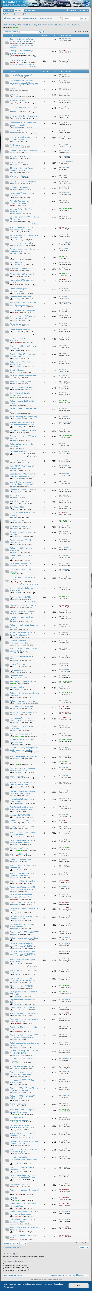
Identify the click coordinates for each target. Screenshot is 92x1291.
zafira (16, 350)
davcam (64, 791)
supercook (65, 60)
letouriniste (15, 660)
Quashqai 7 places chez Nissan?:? (23, 430)
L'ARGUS (13, 1198)
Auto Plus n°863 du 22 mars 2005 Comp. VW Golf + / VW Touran (24, 979)
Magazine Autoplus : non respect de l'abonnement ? (23, 138)
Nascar (13, 88)
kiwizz (63, 310)
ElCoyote (64, 563)
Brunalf (64, 859)
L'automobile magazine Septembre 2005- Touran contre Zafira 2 (24, 748)
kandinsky (65, 167)
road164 (14, 448)
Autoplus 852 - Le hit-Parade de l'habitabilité (23, 866)
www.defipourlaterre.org (20, 501)
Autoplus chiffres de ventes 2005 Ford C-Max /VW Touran (23, 874)
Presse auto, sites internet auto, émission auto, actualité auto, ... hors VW (42, 24)
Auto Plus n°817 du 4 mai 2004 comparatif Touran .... (23, 1204)
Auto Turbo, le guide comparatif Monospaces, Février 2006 (23, 808)
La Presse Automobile (19, 1184)
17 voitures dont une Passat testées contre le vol (21, 169)
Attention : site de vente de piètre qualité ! (23, 409)
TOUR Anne (15, 1055)
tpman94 (17, 478)
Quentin (64, 181)
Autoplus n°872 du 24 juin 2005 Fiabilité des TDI (23, 1097)
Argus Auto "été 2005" (19, 848)
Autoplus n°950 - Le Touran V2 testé (22, 556)
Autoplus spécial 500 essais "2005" (24, 932)
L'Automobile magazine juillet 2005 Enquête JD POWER (24, 1051)
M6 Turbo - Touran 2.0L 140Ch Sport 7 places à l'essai (22, 783)
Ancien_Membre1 (17, 245)
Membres (31, 10)
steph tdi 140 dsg (20, 703)
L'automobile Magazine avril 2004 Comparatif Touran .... (24, 917)
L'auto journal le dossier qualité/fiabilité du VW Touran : (22, 1126)
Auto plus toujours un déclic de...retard (21, 445)
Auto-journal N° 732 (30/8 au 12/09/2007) (22, 363)
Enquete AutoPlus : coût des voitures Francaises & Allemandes (24, 81)
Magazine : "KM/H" (18, 156)
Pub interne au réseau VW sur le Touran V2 (23, 437)
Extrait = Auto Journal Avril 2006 (23, 712)
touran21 (64, 555)
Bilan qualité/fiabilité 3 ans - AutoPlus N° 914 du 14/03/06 (22, 719)
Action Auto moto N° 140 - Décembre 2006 (21, 541)
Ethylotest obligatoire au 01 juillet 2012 (24, 108)
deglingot (64, 288)
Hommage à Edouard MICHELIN (23, 681)
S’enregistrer (28, 14)
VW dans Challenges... (19, 687)
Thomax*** (15, 844)
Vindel (64, 400)
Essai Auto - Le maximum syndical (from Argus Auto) (24, 1020)
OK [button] (78, 1286)
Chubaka (64, 970)
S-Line (63, 216)
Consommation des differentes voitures (22, 570)
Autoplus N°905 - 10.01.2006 (22, 821)
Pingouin (64, 747)
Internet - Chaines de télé (20, 520)
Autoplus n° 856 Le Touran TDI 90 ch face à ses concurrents (24, 1089)
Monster (17, 118)
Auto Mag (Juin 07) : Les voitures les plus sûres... (23, 355)
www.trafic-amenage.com (20, 564)
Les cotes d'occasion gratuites (22, 387)
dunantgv (64, 451)
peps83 (17, 964)
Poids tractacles (16, 145)
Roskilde (17, 787)
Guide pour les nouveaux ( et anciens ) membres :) (22, 51)
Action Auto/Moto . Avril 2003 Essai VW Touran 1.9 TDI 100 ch (23, 952)
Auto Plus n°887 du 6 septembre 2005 (23, 971)
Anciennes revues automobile (22, 734)
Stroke (17, 259)
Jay (16, 811)
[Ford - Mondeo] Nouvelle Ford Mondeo (23, 513)
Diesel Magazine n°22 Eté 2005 (23, 986)
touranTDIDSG (66, 692)
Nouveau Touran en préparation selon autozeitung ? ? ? (23, 769)
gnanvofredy (65, 38)
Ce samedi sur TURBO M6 (20, 451)
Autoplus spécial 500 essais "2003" (24, 938)
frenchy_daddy (16, 85)
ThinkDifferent (66, 208)
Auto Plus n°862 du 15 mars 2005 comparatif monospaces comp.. (24, 1036)
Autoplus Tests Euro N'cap (20, 859)
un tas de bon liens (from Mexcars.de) (20, 339)
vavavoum (15, 708)
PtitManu (64, 663)
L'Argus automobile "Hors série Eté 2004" (24, 909)
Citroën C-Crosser (17, 370)
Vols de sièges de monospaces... (23, 310)
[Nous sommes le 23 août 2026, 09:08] (60, 18)
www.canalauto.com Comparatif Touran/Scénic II (23, 960)
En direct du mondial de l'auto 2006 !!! (22, 578)
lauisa (16, 744)
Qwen (14, 828)
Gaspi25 (64, 501)
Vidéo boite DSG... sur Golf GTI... (23, 706)
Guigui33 (64, 894)
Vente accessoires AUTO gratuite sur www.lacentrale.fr (23, 317)
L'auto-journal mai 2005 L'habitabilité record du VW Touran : (24, 1159)
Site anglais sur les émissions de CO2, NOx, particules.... (23, 303)
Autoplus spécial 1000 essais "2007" (22, 402)
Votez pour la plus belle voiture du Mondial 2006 (24, 589)
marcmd (14, 147)
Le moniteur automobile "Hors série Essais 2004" (22, 1220)
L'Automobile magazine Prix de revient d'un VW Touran (22, 841)
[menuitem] (71, 10)
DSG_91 (17, 127)
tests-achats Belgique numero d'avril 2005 (22, 800)
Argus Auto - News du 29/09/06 (23, 605)
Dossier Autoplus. (17, 776)
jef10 (16, 55)
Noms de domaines (18, 1104)
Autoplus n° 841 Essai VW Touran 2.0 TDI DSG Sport (23, 1150)
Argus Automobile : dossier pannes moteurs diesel (24, 250)
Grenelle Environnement (20, 329)
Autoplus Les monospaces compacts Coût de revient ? (21, 1073)
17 (30, 584)
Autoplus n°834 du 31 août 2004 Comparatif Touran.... (23, 1168)
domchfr (64, 489)
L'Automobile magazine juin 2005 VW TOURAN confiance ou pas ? (23, 1176)
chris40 (17, 988)
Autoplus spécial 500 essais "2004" (24, 902)
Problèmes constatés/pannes (22, 1066)
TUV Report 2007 (17, 507)
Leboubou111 (65, 422)
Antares (14, 221)
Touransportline (66, 100)
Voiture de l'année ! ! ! (19, 187)
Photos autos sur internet (20, 296)
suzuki (64, 296)
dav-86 (64, 200)
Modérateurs (15, 27)
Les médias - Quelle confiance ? (23, 489)
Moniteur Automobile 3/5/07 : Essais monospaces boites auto (22, 423)
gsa (63, 443)
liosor (16, 197)
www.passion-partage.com (21, 381)
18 (32, 584)
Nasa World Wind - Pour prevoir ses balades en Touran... (23, 1110)
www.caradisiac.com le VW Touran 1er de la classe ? (24, 1228)
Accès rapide (5, 11)
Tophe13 (17, 332)
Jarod (16, 509)
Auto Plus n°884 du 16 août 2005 (24, 1013)
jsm (63, 1079)
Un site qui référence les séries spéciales (22, 194)
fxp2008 (64, 361)
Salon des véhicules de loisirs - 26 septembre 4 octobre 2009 (24, 228)
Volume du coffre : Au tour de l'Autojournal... (22, 740)
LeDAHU (14, 158)
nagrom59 (65, 547)
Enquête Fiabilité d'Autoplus (21, 243)
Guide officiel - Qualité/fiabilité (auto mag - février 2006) (22, 792)
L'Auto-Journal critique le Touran (23, 826)
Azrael (14, 1106)
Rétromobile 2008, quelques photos (21, 281)
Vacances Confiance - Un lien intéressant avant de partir (22, 641)
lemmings (17, 536)
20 (37, 584)
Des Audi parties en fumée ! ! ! (22, 611)
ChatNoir (64, 144)
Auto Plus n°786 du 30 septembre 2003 (24, 1028)
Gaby (14, 43)
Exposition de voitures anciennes (23, 151)
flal (62, 130)
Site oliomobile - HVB (18, 854)
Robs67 (64, 1103)
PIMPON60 (65, 1050)
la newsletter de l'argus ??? (21, 75)
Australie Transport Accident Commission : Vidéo (21, 202)
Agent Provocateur (17, 675)
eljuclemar (65, 187)
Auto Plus (14, 94)
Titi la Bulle (18, 293)
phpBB (40, 1279)
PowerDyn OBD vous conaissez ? (23, 181)
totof (16, 1180)
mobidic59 (15, 552)
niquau (14, 132)
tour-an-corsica (16, 645)
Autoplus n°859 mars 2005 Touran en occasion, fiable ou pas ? (24, 1212)
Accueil (10, 10)
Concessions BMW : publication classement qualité (23, 123)
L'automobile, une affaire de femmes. (21, 1059)
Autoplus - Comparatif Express (22, 701)
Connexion (18, 14)
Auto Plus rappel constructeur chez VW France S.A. (24, 1044)
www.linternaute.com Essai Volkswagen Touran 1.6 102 (21, 895)
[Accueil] (46, 3)
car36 (14, 90)
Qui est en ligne (10, 1253)
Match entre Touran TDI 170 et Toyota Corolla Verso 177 (22, 633)
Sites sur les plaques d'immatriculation (18, 290)
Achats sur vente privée (19, 324)
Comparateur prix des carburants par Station (23, 533)
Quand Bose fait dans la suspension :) (20, 394)
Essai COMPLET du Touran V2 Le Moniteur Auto (23, 467)
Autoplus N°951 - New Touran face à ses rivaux (24, 549)
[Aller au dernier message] (70, 39)
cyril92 (14, 378)
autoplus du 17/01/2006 (20, 815)
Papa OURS (15, 372)
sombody (17, 299)
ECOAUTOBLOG (16, 495)
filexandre (64, 675)
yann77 (64, 460)
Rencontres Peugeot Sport (20, 460)
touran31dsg (16, 213)
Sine (63, 107)
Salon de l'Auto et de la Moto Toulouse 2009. (21, 210)
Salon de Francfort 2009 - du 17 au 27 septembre (24, 218)
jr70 (13, 141)
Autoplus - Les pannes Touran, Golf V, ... (24, 1191)
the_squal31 (65, 156)
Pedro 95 (64, 273)
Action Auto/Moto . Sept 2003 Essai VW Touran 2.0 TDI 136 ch (23, 944)
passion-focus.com (17, 664)
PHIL (13, 795)
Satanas (14, 497)
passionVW (15, 189)
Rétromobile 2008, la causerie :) (23, 274)
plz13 (13, 77)
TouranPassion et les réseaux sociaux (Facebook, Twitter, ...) (22, 40)
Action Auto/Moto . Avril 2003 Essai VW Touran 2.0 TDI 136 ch (23, 888)
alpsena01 (20, 803)
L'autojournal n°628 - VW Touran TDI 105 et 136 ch (23, 1081)
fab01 (63, 256)
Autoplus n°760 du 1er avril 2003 (24, 881)
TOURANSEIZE (66, 162)
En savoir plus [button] (10, 1287)
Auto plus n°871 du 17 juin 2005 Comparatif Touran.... (23, 1134)
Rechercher (8, 14)
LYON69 (14, 253)
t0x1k (13, 178)
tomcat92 (64, 115)
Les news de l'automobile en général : (21, 618)
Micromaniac (65, 1058)
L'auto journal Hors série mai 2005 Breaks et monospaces (24, 1118)
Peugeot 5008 (15, 130)
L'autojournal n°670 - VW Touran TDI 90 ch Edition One (23, 925)
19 (35, 584)
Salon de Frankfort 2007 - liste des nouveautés (24, 347)
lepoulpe (64, 94)
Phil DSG (14, 164)
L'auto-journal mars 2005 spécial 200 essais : (23, 993)
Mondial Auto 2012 (18, 100)
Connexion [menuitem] (84, 11)
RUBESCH (65, 262)
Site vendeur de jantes (19, 176)
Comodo (17, 96)
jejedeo (64, 539)
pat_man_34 (15, 183)
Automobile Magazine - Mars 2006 (24, 756)
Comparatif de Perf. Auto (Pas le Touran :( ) (23, 1236)
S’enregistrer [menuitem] (88, 11)
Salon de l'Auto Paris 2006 (20, 597)
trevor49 (17, 418)
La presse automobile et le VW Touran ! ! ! (22, 1000)
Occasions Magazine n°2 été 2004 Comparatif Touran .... (24, 1142)
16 (27, 584)
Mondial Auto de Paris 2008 (21, 268)
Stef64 (14, 778)
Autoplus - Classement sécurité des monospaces (24, 694)
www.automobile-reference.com (23, 375)
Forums (20, 10)
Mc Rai (64, 80)
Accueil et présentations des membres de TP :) (23, 57)
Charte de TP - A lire (18, 60)
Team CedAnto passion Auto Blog (23, 416)
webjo (14, 152)
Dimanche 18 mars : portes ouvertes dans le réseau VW (21, 483)
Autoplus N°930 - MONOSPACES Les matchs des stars (23, 649)
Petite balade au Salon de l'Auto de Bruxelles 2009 (24, 236)
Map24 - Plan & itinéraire (20, 526)
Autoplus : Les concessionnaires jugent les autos (23, 833)
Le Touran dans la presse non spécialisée (22, 727)
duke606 (17, 413)
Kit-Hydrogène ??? (17, 162)
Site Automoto (16, 262)
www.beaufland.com (18, 670)
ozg (16, 432)
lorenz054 (15, 62)
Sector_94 (15, 397)
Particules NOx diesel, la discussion (24, 116)
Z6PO (63, 853)
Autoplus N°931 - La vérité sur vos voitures (24, 626)
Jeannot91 (65, 473)
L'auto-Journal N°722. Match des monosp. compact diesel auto (23, 475)
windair (17, 389)
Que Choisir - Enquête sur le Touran (21, 657)
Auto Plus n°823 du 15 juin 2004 (23, 1007)
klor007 (17, 637)
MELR (63, 122)
